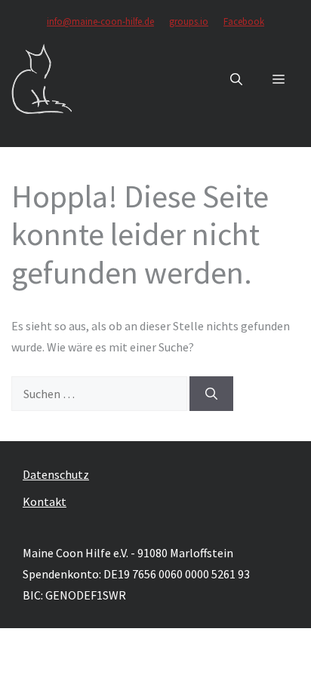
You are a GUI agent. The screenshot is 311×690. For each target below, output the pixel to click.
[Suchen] (211, 393)
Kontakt (44, 501)
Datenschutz (56, 474)
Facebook (243, 21)
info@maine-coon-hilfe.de (100, 21)
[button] (236, 79)
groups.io (188, 21)
